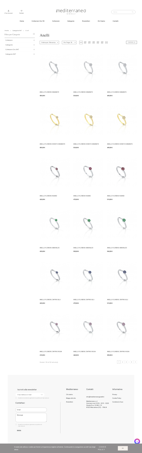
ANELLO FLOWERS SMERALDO (50, 248)
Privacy (114, 394)
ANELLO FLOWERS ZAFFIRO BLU (50, 299)
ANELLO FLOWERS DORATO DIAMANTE (52, 144)
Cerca (133, 12)
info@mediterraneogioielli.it (95, 397)
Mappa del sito (71, 398)
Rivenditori (69, 402)
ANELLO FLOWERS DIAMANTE (49, 92)
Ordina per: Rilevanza (48, 42)
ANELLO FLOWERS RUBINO (48, 196)
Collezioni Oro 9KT (12, 49)
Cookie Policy (116, 398)
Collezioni (8, 40)
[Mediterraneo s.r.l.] (70, 12)
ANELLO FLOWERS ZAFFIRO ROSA (51, 351)
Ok (123, 448)
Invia (19, 430)
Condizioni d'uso (117, 402)
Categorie (9, 45)
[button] (81, 42)
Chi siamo (69, 394)
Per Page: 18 (67, 42)
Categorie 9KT (10, 54)
